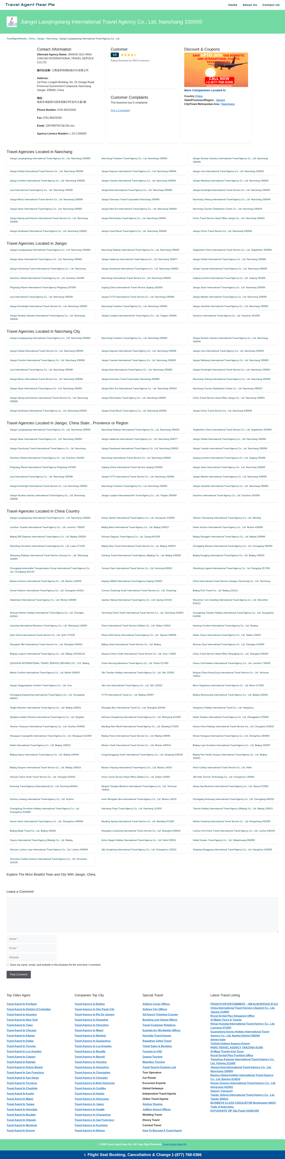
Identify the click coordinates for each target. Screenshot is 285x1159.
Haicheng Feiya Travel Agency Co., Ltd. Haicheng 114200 (131, 808)
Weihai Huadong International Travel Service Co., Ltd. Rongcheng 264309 (231, 821)
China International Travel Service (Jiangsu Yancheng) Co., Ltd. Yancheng (231, 581)
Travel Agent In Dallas (20, 1041)
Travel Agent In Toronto (21, 1046)
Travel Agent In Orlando (21, 1120)
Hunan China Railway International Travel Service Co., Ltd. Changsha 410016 (233, 726)
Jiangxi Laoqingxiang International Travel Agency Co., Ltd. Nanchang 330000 (50, 158)
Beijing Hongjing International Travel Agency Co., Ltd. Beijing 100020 (228, 555)
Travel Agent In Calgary (21, 1056)
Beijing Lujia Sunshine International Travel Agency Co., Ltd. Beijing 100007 (231, 745)
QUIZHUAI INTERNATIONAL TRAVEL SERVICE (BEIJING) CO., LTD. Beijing (49, 663)
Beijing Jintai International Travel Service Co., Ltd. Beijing (131, 644)
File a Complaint (120, 110)
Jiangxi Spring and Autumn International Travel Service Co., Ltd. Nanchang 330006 (49, 220)
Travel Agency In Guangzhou (93, 1041)
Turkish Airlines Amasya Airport (230, 1043)
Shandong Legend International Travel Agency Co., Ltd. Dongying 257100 (231, 568)
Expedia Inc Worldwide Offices (161, 1030)
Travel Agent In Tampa (20, 1104)
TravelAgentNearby (17, 38)
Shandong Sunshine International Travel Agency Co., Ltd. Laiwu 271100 (47, 546)
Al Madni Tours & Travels (226, 1019)
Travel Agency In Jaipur (89, 1104)
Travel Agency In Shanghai (91, 1019)
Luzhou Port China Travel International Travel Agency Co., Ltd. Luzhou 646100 (234, 830)
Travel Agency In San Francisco (94, 1120)
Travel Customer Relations (159, 1025)
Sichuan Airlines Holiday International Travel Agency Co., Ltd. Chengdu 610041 (47, 614)
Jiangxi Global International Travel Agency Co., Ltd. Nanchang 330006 (229, 259)
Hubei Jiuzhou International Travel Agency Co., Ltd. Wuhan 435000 (228, 527)
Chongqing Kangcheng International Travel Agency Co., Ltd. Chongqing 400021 (47, 696)
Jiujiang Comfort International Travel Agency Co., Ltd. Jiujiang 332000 (229, 278)
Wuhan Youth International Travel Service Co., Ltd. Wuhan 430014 (136, 745)
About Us (250, 5)
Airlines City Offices (154, 1009)
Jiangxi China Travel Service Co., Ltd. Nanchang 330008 (222, 231)
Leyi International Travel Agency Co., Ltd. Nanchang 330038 (41, 190)
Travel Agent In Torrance (22, 1083)
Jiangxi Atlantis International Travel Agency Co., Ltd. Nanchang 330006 (230, 296)
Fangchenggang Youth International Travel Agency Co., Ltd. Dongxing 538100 (142, 754)
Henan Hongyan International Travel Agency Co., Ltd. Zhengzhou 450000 (231, 735)
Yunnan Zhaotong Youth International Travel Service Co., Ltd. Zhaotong (138, 590)
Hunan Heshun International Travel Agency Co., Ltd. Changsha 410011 (47, 590)
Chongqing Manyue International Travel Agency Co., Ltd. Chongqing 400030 (232, 546)
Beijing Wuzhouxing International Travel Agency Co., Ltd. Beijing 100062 (230, 694)
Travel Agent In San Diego (23, 1077)
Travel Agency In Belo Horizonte (95, 1083)
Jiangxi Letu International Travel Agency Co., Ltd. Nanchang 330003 (228, 171)
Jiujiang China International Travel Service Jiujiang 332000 (131, 287)
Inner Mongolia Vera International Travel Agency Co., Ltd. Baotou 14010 (138, 799)
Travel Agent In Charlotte (22, 1088)
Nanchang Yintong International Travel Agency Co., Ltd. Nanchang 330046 (231, 199)
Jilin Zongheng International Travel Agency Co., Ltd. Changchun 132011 (138, 849)
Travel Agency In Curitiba (90, 1088)
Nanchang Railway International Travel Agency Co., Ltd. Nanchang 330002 (140, 250)
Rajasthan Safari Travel (156, 1041)
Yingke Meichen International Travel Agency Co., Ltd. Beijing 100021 (45, 707)
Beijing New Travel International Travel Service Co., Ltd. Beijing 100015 (138, 546)
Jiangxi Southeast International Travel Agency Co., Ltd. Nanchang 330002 (48, 231)
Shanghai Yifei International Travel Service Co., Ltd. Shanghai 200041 (46, 644)
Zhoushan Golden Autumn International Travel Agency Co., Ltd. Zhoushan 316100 (48, 861)
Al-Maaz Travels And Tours (227, 1051)
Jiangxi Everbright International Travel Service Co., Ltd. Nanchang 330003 (231, 190)
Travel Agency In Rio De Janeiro (94, 1014)
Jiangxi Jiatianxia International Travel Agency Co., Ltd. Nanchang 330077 (139, 259)
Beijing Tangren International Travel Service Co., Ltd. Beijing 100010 (45, 767)
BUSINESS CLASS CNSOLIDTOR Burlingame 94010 (243, 1102)
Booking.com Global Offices (159, 1019)
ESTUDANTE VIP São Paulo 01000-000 (234, 1110)
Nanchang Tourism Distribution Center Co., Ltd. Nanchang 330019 (227, 208)
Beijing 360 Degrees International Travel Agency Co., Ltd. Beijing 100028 (48, 536)
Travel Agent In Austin (20, 1093)
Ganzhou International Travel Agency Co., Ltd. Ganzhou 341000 (226, 315)
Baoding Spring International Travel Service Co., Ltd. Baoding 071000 (137, 821)
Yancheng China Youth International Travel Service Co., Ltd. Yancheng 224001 (142, 612)
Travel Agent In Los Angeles (24, 1051)
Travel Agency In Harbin (89, 1093)
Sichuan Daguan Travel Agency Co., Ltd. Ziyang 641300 (130, 536)
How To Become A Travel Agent (162, 1130)
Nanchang (52, 38)
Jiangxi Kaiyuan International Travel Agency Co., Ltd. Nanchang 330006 (138, 171)
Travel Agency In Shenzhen (92, 1025)
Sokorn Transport (221, 1091)
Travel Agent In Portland (22, 1004)
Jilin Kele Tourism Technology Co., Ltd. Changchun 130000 (223, 777)
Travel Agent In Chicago (21, 1030)
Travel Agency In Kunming (91, 1125)
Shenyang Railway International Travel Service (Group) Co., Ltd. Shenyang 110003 (49, 557)
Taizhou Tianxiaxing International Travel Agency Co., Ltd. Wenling (227, 517)
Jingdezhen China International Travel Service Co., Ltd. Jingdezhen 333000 (232, 250)
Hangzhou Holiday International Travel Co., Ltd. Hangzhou (223, 707)
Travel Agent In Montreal (22, 1125)
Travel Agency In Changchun (93, 1114)
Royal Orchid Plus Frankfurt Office (231, 1055)
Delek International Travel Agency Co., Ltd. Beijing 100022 (40, 745)
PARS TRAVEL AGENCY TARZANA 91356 (236, 1047)
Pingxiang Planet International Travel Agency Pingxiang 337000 (43, 287)
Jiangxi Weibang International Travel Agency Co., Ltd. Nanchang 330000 (231, 180)
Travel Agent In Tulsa (20, 1025)
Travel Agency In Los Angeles (93, 1046)
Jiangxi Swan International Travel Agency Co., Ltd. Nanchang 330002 (46, 208)
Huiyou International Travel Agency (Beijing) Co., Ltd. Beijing (41, 840)
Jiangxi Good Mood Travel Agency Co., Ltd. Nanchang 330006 (134, 231)
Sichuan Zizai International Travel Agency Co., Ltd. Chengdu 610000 (228, 644)
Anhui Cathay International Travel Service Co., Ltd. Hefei (222, 767)
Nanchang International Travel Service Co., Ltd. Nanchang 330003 (136, 278)
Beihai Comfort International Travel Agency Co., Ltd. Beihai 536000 (45, 672)
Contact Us (271, 5)
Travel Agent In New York (22, 1019)
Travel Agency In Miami (89, 1030)
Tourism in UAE (152, 1051)
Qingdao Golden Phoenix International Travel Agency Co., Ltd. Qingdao (47, 717)
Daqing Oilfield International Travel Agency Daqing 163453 (131, 581)
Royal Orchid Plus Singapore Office (232, 1015)
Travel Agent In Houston (22, 1014)
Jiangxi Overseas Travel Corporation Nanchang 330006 (130, 199)
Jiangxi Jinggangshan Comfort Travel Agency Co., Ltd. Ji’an (41, 685)
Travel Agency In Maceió (90, 1056)
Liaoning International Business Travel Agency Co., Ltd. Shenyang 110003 (48, 625)
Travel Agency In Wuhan (90, 1130)
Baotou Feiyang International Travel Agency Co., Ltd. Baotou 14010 (136, 767)
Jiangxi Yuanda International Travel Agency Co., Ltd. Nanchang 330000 (138, 180)
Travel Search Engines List (159, 1067)
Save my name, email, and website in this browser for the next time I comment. (55, 964)
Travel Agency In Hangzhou (92, 1067)
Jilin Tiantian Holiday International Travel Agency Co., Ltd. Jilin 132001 (137, 672)
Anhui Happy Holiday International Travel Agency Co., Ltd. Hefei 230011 (138, 840)
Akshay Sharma (152, 1104)
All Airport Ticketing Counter (160, 1014)
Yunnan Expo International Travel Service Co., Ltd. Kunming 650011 (136, 568)
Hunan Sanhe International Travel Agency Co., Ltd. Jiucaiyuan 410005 (138, 517)
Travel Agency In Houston (91, 1062)
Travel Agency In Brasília (90, 1051)
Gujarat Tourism (152, 1056)
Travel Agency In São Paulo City (94, 1009)
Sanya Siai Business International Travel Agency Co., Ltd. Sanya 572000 (230, 786)
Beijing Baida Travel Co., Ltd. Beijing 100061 (33, 830)
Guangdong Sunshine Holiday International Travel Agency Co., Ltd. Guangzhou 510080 (45, 810)
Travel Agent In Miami (20, 1099)
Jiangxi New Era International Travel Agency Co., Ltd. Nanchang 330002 (139, 208)
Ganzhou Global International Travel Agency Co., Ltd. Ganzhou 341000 (47, 278)
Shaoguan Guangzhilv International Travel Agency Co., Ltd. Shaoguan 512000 (51, 735)
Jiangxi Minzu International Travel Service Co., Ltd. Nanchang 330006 (46, 199)
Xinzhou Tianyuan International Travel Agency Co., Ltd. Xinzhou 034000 (47, 726)
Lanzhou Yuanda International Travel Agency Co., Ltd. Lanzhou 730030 (47, 527)
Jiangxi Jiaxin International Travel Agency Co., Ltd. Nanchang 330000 (229, 287)
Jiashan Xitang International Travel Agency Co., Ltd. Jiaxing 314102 (136, 600)
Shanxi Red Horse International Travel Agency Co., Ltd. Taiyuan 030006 (138, 635)
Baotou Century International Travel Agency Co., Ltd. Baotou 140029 (45, 581)
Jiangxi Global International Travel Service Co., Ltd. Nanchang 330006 (46, 171)
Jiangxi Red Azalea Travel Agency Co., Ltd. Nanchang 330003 (133, 218)
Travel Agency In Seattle (90, 1109)
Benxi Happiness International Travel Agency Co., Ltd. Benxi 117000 (228, 685)
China (32, 38)
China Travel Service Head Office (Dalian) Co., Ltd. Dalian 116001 (135, 777)
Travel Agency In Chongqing (92, 1072)
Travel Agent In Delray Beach (25, 1067)
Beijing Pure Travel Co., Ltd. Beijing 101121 (215, 590)
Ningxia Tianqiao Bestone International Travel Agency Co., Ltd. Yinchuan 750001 (139, 788)
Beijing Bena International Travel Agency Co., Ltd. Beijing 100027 (135, 527)
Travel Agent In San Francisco (25, 1072)
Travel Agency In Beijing (90, 1004)
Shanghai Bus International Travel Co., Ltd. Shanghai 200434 (133, 707)
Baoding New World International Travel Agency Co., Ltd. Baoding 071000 (139, 726)
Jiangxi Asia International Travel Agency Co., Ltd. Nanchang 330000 (136, 190)
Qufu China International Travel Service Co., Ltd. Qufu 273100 (42, 635)
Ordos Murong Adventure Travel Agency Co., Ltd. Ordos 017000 (134, 663)
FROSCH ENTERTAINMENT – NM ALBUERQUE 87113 (244, 1004)
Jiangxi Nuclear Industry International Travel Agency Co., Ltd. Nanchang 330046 (230, 160)
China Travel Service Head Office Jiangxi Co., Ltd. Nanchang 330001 (229, 218)
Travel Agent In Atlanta (21, 1035)
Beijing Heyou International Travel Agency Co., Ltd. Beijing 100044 (44, 754)
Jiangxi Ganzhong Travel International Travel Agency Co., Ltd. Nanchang (48, 268)
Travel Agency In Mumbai (90, 1035)
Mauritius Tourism (153, 1062)
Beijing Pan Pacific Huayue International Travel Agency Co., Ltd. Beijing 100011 (230, 756)
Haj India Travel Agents (156, 1035)
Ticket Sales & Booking (157, 1046)
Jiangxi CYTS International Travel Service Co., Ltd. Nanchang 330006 (137, 296)
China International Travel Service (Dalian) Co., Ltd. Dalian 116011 (136, 625)
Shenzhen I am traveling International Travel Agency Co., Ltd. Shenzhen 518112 (230, 602)
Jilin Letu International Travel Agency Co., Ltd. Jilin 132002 (131, 685)
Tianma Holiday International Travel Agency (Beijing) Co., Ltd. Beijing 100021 (233, 808)
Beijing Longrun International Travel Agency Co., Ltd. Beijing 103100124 (47, 653)
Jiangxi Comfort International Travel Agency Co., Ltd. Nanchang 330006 (47, 180)
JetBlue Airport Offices (156, 1109)
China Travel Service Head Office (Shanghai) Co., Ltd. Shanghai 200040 (230, 653)
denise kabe (218, 1039)
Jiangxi (41, 38)
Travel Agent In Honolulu (22, 1109)
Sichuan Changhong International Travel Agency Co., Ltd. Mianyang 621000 (141, 717)
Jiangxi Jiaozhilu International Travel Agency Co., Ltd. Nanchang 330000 (230, 306)
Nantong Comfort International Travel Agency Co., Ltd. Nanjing (225, 625)
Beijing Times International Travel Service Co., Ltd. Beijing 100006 (135, 735)
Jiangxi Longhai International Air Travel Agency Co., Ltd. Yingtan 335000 (139, 315)
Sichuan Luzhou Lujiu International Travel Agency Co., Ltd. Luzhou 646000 (49, 849)
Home (232, 5)
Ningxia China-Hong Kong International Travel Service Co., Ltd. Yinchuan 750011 (231, 674)
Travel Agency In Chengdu (91, 1077)
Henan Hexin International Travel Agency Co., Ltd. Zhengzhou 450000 (46, 821)
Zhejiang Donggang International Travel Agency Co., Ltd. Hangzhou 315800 (232, 849)
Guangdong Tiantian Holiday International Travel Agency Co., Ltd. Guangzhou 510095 (233, 614)
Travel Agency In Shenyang (92, 1099)
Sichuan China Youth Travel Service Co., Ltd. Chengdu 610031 (43, 777)
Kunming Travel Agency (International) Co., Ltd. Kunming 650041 (44, 786)
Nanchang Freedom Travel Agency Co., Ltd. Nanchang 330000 (134, 158)
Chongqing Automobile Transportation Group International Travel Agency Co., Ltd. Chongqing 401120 (50, 570)
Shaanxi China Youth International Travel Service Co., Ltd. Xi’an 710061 (138, 653)
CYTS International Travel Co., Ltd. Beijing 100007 (127, 694)
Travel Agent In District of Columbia (29, 1009)
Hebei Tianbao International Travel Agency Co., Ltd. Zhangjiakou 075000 (231, 717)
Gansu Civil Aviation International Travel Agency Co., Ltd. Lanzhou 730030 (231, 663)
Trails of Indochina (222, 1106)
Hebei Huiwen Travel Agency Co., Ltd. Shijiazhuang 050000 (224, 840)
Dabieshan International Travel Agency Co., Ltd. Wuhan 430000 (43, 600)
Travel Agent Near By (174, 1144)
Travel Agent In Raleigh (21, 1062)
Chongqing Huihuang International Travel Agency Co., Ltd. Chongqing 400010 (233, 799)
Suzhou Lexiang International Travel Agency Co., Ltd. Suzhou (42, 799)
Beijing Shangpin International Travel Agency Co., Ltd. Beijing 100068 (229, 536)
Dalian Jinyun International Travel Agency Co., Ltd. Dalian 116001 (227, 635)
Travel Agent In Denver (21, 1130)
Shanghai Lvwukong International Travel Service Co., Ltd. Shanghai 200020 (140, 830)
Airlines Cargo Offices (156, 1004)
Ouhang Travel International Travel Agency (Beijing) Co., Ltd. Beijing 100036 (141, 555)
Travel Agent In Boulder (21, 1114)
